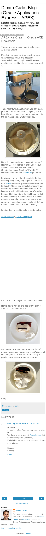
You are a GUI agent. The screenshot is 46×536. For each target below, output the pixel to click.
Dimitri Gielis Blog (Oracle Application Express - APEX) (20, 12)
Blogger (28, 533)
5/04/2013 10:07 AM (30, 423)
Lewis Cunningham (24, 217)
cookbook (27, 173)
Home (23, 498)
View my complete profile (11, 528)
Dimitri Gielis (21, 511)
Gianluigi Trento (14, 423)
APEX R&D (26, 519)
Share (6, 410)
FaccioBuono (35, 435)
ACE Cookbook (7, 217)
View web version (23, 503)
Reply (9, 454)
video (8, 183)
